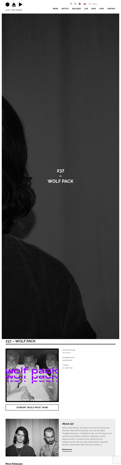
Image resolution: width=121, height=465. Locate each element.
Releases (76, 9)
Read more (67, 449)
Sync (101, 9)
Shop (93, 9)
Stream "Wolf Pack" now (32, 407)
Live (86, 9)
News (55, 9)
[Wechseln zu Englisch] (84, 4)
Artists (65, 9)
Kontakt (111, 9)
